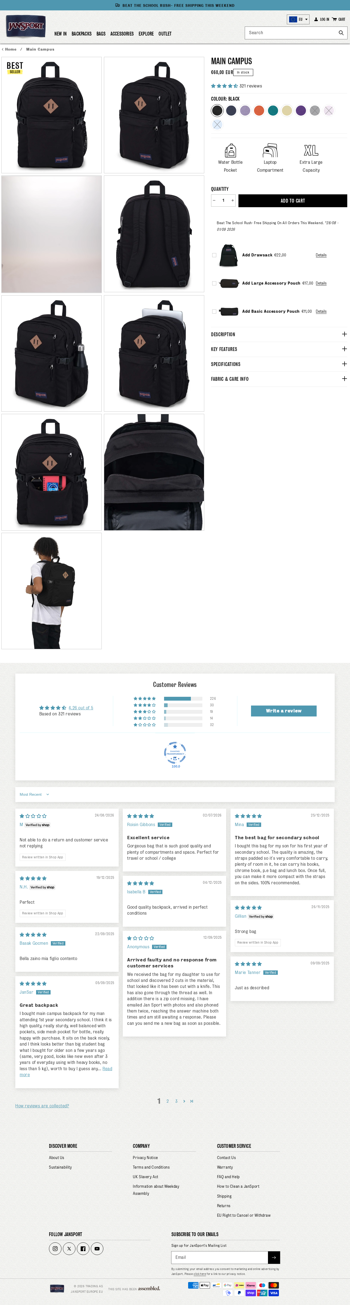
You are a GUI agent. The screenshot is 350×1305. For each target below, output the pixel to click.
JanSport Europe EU (87, 1292)
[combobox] (296, 33)
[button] (81, 36)
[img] (33, 816)
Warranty (225, 1167)
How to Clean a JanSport (238, 1186)
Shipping (224, 1196)
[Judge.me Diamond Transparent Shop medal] (175, 753)
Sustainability (60, 1167)
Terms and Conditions (151, 1167)
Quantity (220, 189)
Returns (224, 1206)
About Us (56, 1157)
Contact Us (226, 1157)
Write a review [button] (283, 710)
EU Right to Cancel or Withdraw (244, 1215)
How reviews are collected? (42, 1105)
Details (321, 255)
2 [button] (168, 1101)
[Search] (341, 33)
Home (11, 49)
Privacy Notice (145, 1157)
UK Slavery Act (145, 1177)
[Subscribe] (274, 1257)
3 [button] (176, 1101)
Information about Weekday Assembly (156, 1189)
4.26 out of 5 (81, 707)
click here (200, 1273)
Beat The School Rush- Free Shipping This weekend (178, 6)
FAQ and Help (228, 1177)
